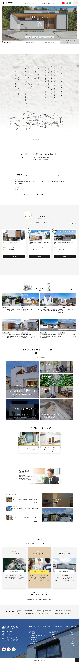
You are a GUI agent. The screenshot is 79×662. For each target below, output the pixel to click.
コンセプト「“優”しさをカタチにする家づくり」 (38, 633)
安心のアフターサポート (35, 639)
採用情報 (73, 645)
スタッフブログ (74, 634)
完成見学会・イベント (28, 3)
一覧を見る (59, 175)
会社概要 (52, 3)
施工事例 (52, 632)
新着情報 (52, 640)
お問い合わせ (73, 641)
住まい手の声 (53, 636)
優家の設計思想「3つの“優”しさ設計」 (38, 635)
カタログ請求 (73, 640)
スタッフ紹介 (73, 636)
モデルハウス (37, 3)
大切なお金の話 (45, 3)
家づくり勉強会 (53, 638)
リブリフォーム (33, 641)
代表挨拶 (73, 638)
